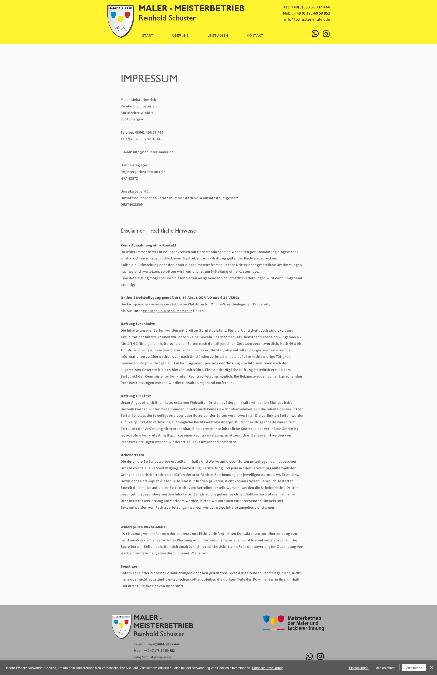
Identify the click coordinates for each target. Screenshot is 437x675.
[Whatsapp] (315, 33)
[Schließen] (431, 667)
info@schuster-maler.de (307, 19)
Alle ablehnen (386, 667)
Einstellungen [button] (358, 667)
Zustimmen (414, 667)
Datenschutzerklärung (268, 667)
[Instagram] (326, 33)
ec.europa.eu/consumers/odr (167, 310)
